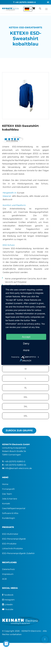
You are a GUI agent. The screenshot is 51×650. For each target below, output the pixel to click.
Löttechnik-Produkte (12, 548)
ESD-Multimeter (10, 534)
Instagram (9, 599)
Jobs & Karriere (9, 498)
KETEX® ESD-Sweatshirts (25, 27)
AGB (4, 579)
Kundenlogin (8, 518)
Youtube (8, 609)
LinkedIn (8, 604)
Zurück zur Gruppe (19, 430)
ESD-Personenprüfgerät (14, 539)
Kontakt (6, 503)
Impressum (7, 574)
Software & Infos (10, 513)
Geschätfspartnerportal (13, 508)
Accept (26, 336)
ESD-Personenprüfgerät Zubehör (18, 553)
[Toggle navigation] (46, 8)
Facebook (8, 595)
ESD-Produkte (9, 543)
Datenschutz (8, 569)
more (26, 350)
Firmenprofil (8, 489)
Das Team (7, 494)
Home (5, 484)
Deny (26, 343)
